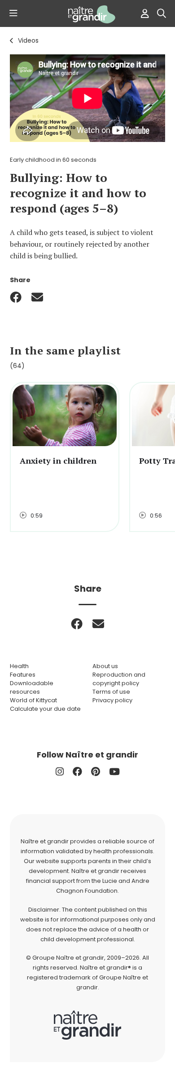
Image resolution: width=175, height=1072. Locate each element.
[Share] (16, 297)
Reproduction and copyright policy (118, 678)
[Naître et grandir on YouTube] (114, 771)
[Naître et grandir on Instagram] (60, 771)
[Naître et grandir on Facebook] (77, 771)
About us (105, 666)
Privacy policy (112, 700)
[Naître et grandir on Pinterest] (95, 771)
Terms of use (111, 691)
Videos (28, 40)
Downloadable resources (31, 687)
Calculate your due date (45, 708)
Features (22, 674)
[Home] (87, 14)
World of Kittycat (33, 700)
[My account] (142, 13)
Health (19, 666)
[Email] (37, 297)
